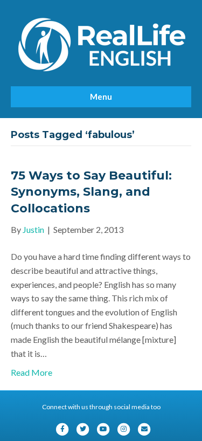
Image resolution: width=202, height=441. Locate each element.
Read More (31, 372)
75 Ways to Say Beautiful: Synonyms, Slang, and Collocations (91, 192)
